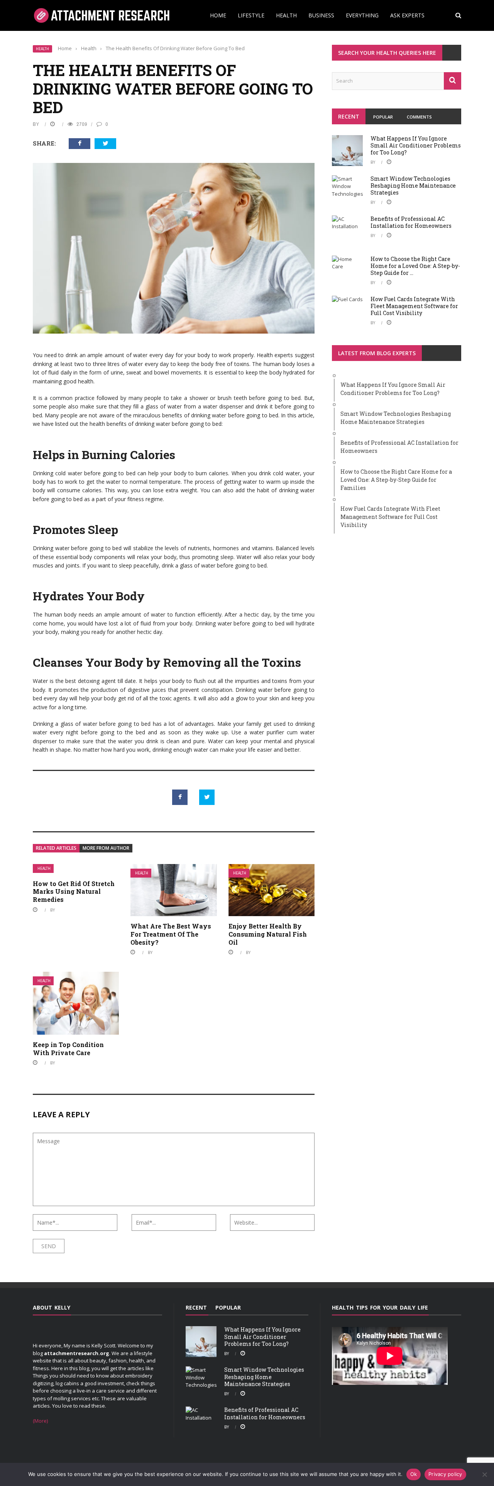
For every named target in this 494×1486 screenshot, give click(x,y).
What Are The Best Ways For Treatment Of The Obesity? (170, 934)
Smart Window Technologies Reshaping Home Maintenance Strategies (413, 185)
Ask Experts (407, 15)
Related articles (56, 848)
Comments (419, 117)
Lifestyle (251, 15)
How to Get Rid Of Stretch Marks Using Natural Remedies (74, 891)
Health (286, 15)
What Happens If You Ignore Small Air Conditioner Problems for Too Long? (415, 145)
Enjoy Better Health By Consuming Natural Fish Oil (267, 934)
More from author (106, 848)
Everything (362, 15)
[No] (484, 1474)
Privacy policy (445, 1474)
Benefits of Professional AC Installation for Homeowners (411, 222)
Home (218, 15)
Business (321, 15)
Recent (348, 116)
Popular (383, 117)
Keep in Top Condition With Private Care (68, 1048)
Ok (413, 1474)
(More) (40, 1420)
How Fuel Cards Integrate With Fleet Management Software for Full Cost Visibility (414, 306)
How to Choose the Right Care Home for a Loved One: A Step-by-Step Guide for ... (415, 265)
